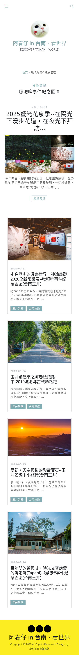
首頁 (25, 72)
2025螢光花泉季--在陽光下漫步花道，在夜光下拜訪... (39, 121)
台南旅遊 (34, 308)
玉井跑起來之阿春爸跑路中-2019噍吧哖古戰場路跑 (33, 379)
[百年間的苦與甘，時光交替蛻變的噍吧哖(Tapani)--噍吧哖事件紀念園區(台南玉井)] (39, 533)
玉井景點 (18, 308)
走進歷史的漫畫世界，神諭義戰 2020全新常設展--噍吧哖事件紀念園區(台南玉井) (38, 278)
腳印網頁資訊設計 (39, 648)
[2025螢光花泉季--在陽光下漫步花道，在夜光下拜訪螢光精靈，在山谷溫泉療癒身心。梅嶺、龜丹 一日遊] (39, 154)
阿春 (39, 43)
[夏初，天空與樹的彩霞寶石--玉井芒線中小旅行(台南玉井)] (39, 437)
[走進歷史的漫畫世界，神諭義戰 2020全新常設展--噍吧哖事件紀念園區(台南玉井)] (39, 239)
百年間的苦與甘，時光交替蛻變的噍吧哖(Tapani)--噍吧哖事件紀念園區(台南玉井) (39, 572)
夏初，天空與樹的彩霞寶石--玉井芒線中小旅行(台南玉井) (38, 472)
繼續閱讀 (39, 198)
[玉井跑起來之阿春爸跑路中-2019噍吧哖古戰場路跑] (39, 341)
